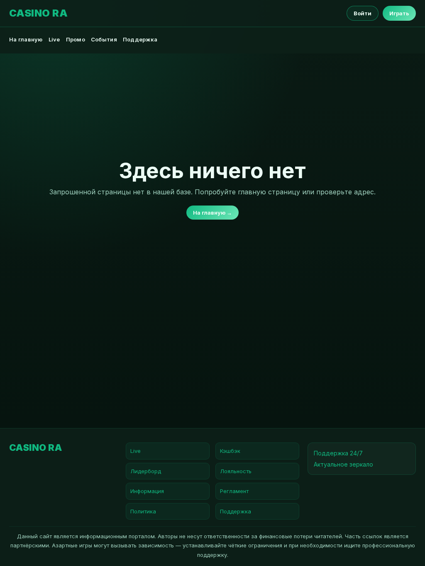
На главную (26, 39)
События (104, 39)
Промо (75, 39)
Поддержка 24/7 (338, 453)
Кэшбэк (230, 450)
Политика (143, 511)
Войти (362, 13)
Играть (399, 13)
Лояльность (236, 471)
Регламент (234, 491)
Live (54, 39)
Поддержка (140, 39)
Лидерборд (145, 471)
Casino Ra (38, 13)
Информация (147, 491)
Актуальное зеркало (343, 464)
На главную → (212, 212)
